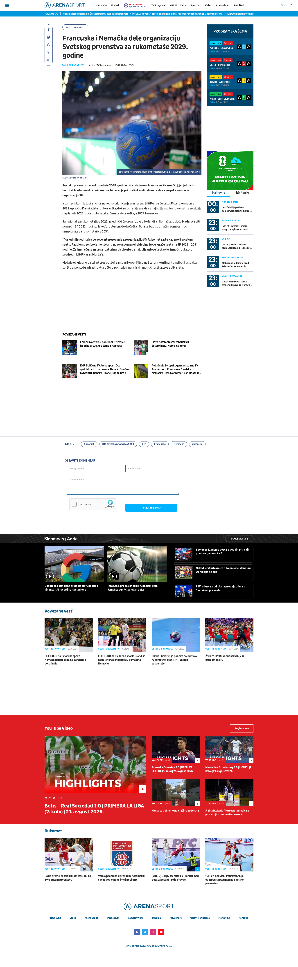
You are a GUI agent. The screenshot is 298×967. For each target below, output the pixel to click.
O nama (156, 918)
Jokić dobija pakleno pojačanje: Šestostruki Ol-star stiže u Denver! (72, 13)
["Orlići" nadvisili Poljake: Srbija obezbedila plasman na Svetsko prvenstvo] (229, 854)
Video (208, 5)
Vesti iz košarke (232, 276)
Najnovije (101, 5)
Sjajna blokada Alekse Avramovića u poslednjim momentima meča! (227, 812)
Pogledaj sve (239, 538)
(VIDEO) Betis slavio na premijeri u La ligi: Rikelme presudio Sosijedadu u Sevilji (251, 13)
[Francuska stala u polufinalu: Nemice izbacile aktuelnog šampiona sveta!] (69, 347)
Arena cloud (222, 5)
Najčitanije (242, 193)
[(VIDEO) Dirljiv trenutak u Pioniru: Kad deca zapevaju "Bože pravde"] (176, 854)
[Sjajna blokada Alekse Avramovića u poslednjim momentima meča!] (229, 792)
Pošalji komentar (151, 507)
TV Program (158, 5)
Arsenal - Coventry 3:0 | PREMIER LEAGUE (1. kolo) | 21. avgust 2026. (173, 769)
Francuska (160, 444)
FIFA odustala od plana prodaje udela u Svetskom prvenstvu (220, 588)
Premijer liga (230, 220)
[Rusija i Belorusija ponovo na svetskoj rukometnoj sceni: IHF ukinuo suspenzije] (176, 635)
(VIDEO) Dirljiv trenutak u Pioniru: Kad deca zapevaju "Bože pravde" (175, 878)
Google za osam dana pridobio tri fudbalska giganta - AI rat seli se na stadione (71, 587)
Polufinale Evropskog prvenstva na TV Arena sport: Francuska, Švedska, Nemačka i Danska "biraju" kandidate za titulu (175, 369)
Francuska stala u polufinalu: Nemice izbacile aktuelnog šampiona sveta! (102, 344)
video (73, 918)
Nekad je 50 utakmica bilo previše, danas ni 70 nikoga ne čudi (223, 570)
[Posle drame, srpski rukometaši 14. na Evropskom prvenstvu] (69, 854)
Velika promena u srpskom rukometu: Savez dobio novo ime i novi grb (121, 878)
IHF (144, 444)
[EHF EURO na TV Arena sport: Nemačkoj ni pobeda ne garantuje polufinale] (69, 635)
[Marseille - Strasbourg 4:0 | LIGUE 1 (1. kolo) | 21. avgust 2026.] (229, 749)
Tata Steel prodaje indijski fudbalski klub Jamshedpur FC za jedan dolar (132, 587)
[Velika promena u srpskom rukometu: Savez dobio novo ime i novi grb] (122, 854)
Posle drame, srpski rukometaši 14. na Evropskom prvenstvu (68, 878)
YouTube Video (59, 728)
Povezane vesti (74, 334)
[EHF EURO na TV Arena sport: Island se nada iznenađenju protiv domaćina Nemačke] (122, 635)
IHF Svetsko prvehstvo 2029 (118, 444)
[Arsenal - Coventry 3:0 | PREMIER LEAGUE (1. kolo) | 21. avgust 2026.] (176, 749)
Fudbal (115, 5)
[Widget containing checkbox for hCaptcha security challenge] (92, 504)
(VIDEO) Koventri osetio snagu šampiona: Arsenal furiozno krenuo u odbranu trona (158, 13)
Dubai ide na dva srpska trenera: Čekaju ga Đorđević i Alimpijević (237, 283)
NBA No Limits (177, 5)
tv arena (133, 946)
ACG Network (135, 918)
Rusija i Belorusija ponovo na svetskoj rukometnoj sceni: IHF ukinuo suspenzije (175, 659)
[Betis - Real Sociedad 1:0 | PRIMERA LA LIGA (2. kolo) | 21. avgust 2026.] (95, 764)
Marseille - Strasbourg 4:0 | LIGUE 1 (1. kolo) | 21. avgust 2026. (228, 769)
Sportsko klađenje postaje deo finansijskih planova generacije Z (223, 551)
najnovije (55, 918)
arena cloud (91, 918)
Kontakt (243, 918)
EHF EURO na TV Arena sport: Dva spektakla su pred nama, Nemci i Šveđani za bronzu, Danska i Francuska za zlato (104, 369)
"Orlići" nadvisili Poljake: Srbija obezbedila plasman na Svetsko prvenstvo (224, 879)
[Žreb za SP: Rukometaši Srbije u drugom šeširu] (229, 635)
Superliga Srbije (232, 257)
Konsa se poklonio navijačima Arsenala (175, 810)
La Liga (226, 239)
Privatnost (175, 918)
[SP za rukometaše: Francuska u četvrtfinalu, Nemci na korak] (141, 347)
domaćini (197, 444)
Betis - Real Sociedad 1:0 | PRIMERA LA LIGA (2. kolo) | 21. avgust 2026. (94, 809)
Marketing (224, 918)
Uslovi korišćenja (200, 918)
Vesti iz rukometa (75, 27)
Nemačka (179, 444)
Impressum (113, 918)
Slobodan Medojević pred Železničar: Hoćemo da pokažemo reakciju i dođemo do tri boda (237, 265)
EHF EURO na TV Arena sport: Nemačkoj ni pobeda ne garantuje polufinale (65, 659)
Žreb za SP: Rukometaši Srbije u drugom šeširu (224, 658)
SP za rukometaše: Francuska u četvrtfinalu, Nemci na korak (170, 344)
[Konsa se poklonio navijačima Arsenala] (176, 792)
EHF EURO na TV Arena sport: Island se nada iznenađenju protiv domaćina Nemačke (121, 659)
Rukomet (89, 444)
